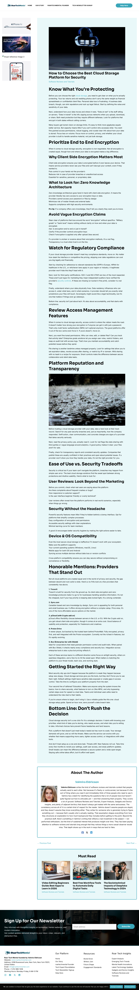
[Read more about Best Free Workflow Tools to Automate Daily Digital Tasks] (87, 870)
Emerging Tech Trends (120, 961)
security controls (64, 281)
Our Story (59, 961)
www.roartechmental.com (21, 960)
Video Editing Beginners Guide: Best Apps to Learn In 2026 (55, 886)
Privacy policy (130, 987)
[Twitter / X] (87, 832)
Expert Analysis (118, 959)
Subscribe (126, 926)
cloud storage (81, 96)
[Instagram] (5, 975)
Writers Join (88, 962)
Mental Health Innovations (122, 964)
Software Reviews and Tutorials (61, 82)
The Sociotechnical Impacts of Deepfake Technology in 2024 (115, 886)
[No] (136, 987)
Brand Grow (88, 959)
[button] (124, 5)
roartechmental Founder (64, 964)
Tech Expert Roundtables (65, 967)
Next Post (131, 843)
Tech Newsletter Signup (64, 970)
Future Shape (89, 964)
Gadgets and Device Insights (123, 970)
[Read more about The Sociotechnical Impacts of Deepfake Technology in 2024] (118, 870)
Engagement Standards (93, 967)
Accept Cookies (116, 987)
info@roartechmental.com (19, 967)
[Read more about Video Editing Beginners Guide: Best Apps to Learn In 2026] (56, 870)
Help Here (59, 973)
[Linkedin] (91, 832)
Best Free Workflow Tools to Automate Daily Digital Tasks (87, 886)
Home (57, 959)
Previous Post (44, 843)
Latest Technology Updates (122, 967)
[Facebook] (83, 832)
